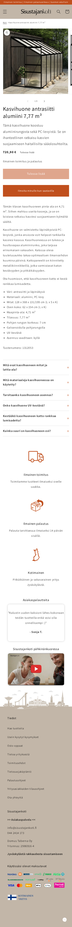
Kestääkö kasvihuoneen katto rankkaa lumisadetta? (29, 418)
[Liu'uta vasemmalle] (28, 101)
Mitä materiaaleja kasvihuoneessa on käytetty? (28, 382)
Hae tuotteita (15, 728)
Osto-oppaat (15, 745)
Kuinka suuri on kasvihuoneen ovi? (27, 431)
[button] (5, 11)
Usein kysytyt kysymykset (23, 737)
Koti (5, 22)
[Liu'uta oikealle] (44, 101)
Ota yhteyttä (15, 797)
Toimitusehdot (16, 763)
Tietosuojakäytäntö (19, 771)
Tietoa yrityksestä (18, 754)
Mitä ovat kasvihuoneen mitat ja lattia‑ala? (25, 367)
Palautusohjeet (16, 780)
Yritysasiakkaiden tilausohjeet (25, 788)
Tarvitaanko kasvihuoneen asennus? (28, 395)
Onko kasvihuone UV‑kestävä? (24, 405)
